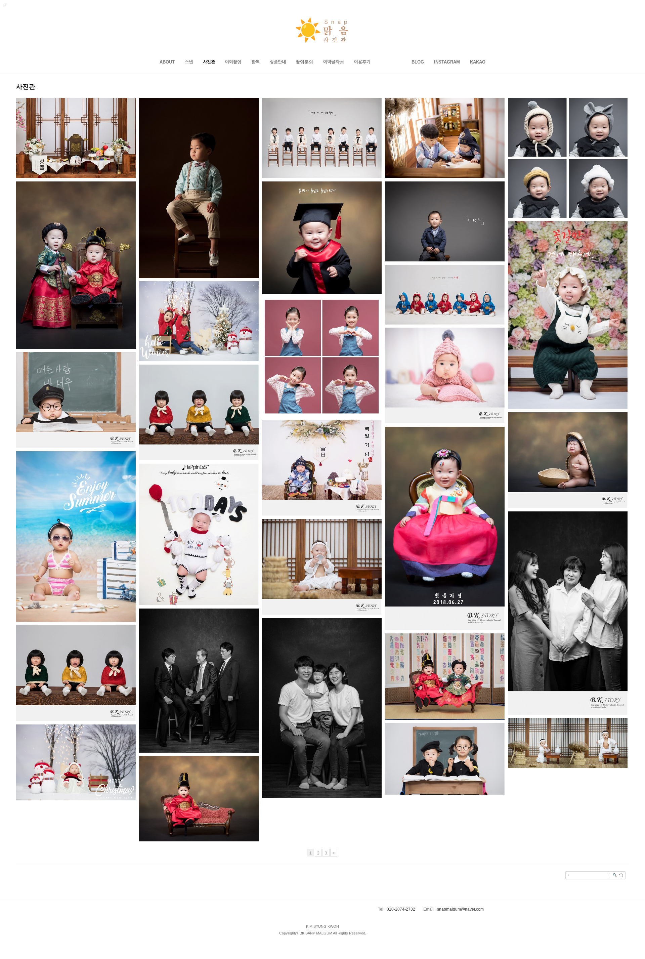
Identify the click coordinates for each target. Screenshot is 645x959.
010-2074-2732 (401, 909)
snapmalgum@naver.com (460, 909)
